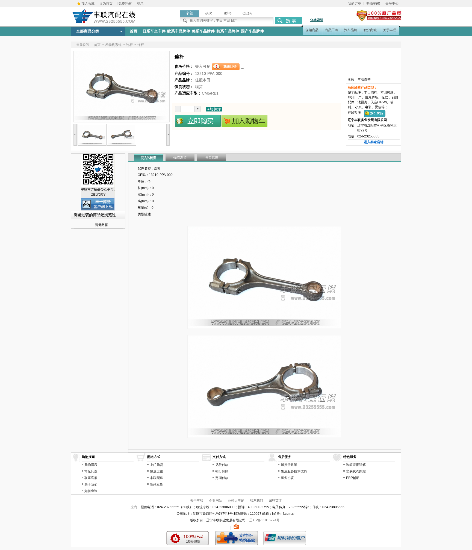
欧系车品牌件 (178, 31)
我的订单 (354, 3)
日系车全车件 (154, 31)
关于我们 (91, 484)
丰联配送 (156, 478)
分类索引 (316, 20)
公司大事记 (236, 500)
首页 (133, 31)
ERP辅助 (352, 478)
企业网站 (215, 500)
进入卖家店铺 (374, 142)
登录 (140, 3)
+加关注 (214, 109)
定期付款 (221, 478)
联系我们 (256, 500)
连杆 (129, 45)
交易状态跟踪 (356, 471)
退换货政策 (289, 465)
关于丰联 (389, 30)
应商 (134, 507)
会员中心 (392, 3)
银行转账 (221, 471)
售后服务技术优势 (294, 471)
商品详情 (148, 157)
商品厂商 (331, 30)
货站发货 (156, 484)
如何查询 (91, 491)
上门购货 (156, 465)
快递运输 (156, 471)
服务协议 (287, 478)
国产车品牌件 (252, 31)
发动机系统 (113, 45)
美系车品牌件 (203, 31)
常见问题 (91, 471)
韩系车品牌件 (227, 31)
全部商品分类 (87, 31)
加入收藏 (88, 3)
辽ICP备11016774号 (264, 520)
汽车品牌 (350, 30)
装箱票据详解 (356, 465)
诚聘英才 (275, 500)
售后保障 (211, 158)
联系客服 (91, 478)
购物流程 (91, 465)
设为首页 (106, 3)
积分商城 (370, 30)
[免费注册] (124, 3)
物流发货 (180, 158)
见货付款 (221, 465)
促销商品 (311, 30)
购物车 (373, 3)
